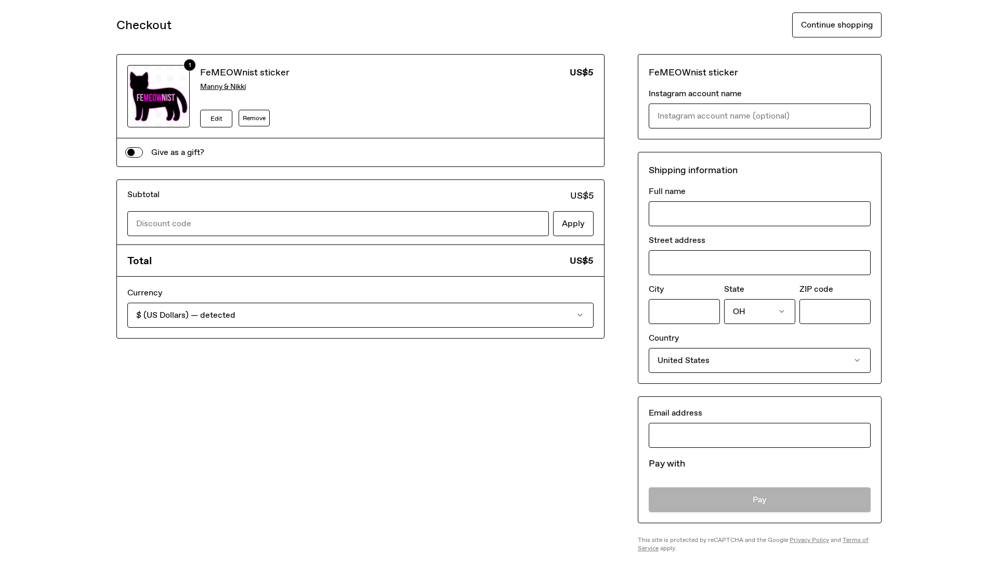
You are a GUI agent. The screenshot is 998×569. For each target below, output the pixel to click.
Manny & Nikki (223, 86)
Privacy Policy (809, 540)
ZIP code (816, 289)
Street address (677, 240)
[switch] (134, 152)
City (656, 289)
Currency (144, 293)
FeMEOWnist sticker (245, 72)
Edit (216, 118)
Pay (760, 500)
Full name (667, 191)
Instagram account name (695, 93)
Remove (254, 118)
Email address (675, 413)
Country (664, 338)
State (734, 289)
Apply (573, 223)
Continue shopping (837, 25)
